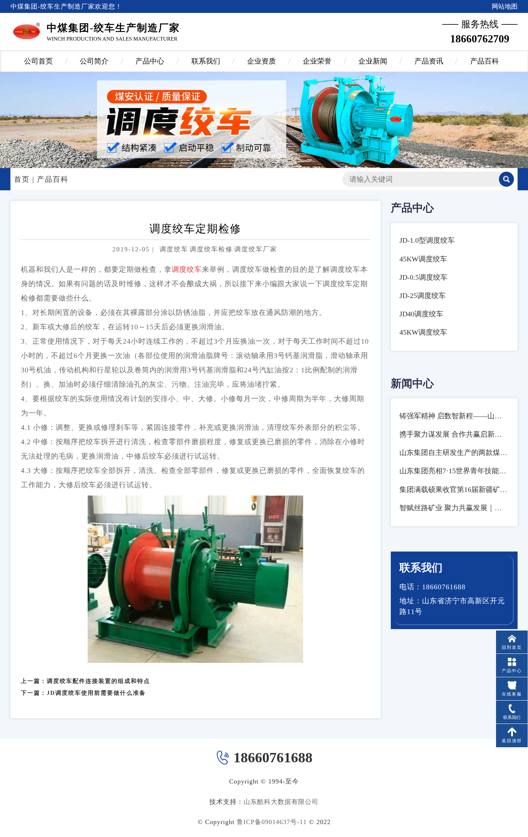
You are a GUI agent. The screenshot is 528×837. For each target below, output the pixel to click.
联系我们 (205, 61)
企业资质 (261, 61)
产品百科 (484, 61)
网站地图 (505, 6)
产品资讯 (428, 61)
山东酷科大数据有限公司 (281, 801)
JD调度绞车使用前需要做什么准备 (96, 693)
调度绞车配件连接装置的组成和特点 (98, 681)
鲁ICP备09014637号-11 (272, 822)
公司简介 (94, 61)
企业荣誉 (317, 61)
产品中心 (149, 61)
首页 (22, 179)
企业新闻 (372, 61)
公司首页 (38, 61)
